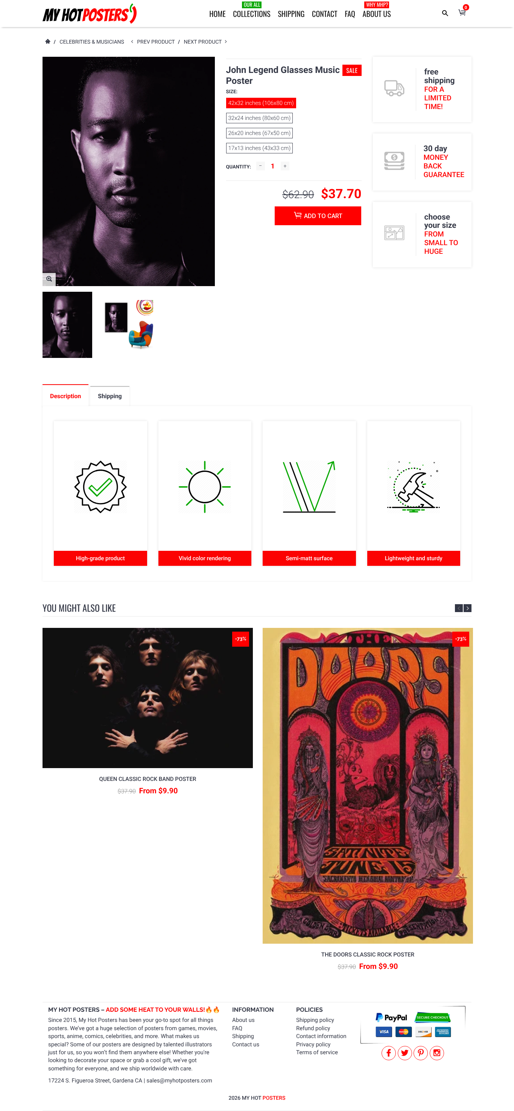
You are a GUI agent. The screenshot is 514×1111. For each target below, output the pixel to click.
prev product (157, 42)
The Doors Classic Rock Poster (367, 954)
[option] (67, 325)
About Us (377, 10)
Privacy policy (313, 1044)
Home (217, 13)
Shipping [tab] (110, 396)
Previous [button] (459, 608)
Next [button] (467, 608)
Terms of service (317, 1052)
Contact (324, 13)
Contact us (245, 1044)
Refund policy (313, 1028)
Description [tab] (65, 396)
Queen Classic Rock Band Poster (147, 779)
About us (243, 1020)
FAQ (350, 13)
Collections (251, 10)
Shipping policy (315, 1020)
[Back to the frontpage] (47, 42)
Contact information (321, 1036)
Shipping (291, 13)
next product (204, 42)
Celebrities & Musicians (91, 42)
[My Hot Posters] (90, 13)
